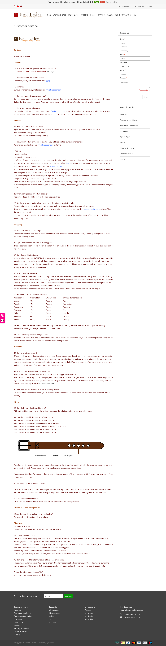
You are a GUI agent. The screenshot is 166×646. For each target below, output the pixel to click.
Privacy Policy (125, 137)
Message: (123, 78)
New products (54, 613)
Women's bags (59, 15)
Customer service (126, 154)
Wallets (84, 15)
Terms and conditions (128, 120)
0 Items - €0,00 (127, 6)
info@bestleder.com (46, 383)
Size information (123, 15)
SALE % (110, 15)
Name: (122, 39)
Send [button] (146, 97)
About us (123, 114)
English (21, 6)
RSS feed (52, 622)
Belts (93, 15)
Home (48, 15)
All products (54, 610)
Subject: (123, 70)
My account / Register (144, 6)
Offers (51, 616)
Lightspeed (50, 643)
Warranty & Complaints (129, 126)
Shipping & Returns (127, 148)
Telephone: (123, 62)
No (102, 2)
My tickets (89, 616)
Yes (96, 2)
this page (50, 71)
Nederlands (15, 6)
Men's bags (73, 15)
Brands (101, 15)
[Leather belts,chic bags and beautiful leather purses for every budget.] (29, 14)
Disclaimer (124, 131)
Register (88, 610)
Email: (122, 55)
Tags (51, 619)
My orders (89, 613)
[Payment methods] (117, 643)
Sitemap (123, 159)
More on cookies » (112, 2)
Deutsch (18, 6)
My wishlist (89, 619)
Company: (123, 47)
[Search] (134, 15)
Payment (123, 142)
